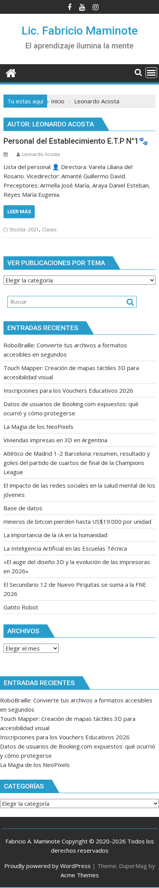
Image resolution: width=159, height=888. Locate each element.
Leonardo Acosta (41, 154)
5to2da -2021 (24, 229)
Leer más (19, 211)
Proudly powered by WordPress (47, 866)
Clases (49, 229)
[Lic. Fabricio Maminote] (11, 72)
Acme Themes (80, 875)
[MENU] (151, 72)
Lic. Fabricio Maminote (80, 30)
